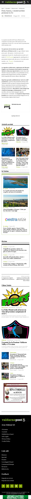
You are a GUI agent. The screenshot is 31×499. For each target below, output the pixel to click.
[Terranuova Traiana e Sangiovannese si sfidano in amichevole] (5, 376)
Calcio (11, 373)
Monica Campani (13, 370)
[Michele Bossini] (3, 16)
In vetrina (5, 188)
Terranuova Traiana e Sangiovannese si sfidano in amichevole (17, 376)
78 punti (11, 61)
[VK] (19, 120)
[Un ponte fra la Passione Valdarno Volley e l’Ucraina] (22, 131)
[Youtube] (16, 486)
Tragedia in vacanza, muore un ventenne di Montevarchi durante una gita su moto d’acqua (15, 250)
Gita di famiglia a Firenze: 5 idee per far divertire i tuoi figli (14, 210)
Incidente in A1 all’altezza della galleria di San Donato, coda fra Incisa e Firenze (23, 279)
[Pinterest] (15, 120)
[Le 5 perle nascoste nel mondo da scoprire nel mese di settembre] (15, 182)
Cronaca (18, 167)
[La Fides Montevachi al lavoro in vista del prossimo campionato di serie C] (8, 131)
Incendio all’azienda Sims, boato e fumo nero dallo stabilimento (13, 257)
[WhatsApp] (22, 120)
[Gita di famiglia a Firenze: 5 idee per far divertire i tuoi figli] (15, 201)
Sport (3, 8)
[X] (11, 120)
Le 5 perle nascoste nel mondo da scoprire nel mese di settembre (13, 191)
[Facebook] (8, 120)
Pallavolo (18, 142)
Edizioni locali (15, 8)
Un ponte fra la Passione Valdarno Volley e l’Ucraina (21, 139)
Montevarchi (21, 8)
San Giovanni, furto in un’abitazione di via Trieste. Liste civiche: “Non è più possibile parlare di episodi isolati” (22, 161)
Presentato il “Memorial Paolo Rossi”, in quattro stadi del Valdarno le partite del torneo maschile (8, 161)
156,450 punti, (9, 57)
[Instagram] (7, 486)
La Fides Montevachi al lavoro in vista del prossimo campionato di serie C (8, 139)
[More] (26, 120)
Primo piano (5, 167)
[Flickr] (20, 486)
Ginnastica (7, 8)
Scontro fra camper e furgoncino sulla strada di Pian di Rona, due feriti (15, 264)
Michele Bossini (16, 104)
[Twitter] (12, 486)
